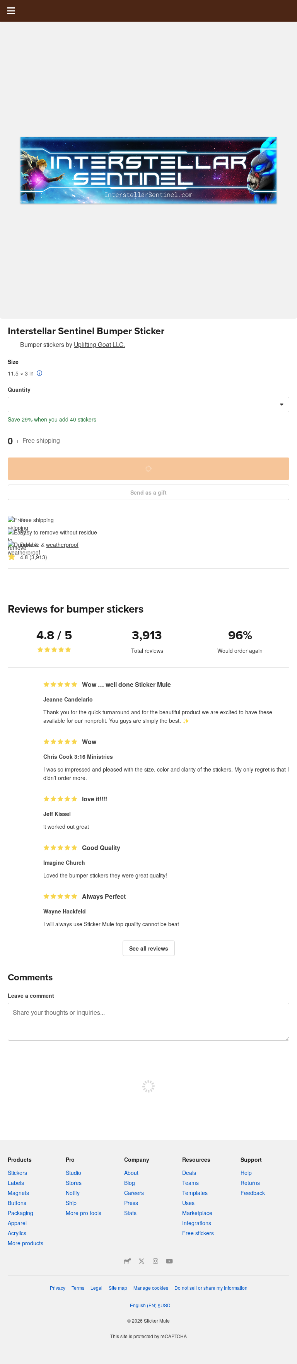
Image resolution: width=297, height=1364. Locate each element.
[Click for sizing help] (40, 373)
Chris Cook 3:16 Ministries (78, 756)
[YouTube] (169, 1261)
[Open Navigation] (11, 11)
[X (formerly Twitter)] (141, 1261)
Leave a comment (31, 995)
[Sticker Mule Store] (128, 1261)
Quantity (19, 389)
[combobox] (148, 404)
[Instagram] (155, 1261)
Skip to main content (6, 6)
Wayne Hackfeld (64, 911)
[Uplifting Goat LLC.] (12, 345)
